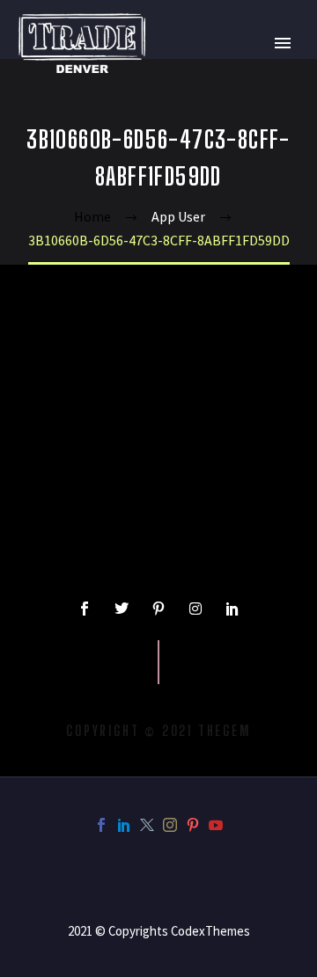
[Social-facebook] (84, 608)
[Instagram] (195, 608)
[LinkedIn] (124, 825)
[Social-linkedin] (232, 608)
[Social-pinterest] (158, 608)
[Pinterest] (193, 825)
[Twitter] (121, 608)
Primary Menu (283, 43)
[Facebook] (101, 825)
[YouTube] (216, 825)
